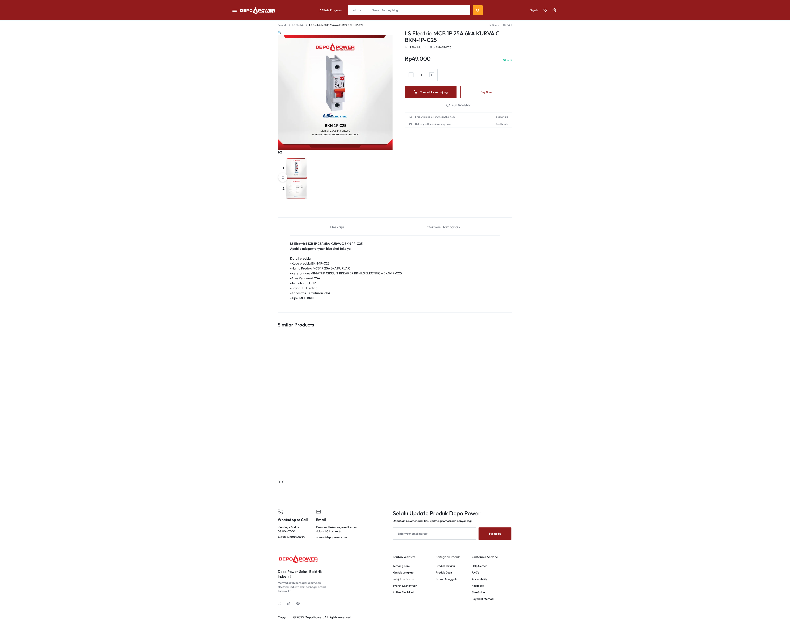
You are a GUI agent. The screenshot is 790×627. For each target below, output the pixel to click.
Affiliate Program (330, 10)
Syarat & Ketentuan (405, 586)
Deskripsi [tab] (337, 227)
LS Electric (298, 25)
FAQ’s (475, 572)
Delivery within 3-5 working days (433, 124)
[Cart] (554, 10)
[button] (493, 25)
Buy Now (486, 92)
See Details (502, 117)
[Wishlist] (545, 10)
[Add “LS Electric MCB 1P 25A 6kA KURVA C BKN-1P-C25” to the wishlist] (458, 105)
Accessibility (479, 579)
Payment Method (483, 599)
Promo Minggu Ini (447, 579)
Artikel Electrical (403, 592)
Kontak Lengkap (403, 572)
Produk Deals (444, 572)
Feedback (478, 586)
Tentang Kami (401, 566)
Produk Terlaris (445, 566)
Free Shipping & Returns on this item (435, 117)
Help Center (479, 566)
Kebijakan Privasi (403, 579)
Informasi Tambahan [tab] (442, 227)
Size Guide (478, 592)
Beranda (282, 25)
